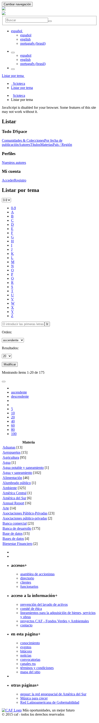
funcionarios (29, 586)
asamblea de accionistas (37, 574)
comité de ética (31, 609)
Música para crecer (34, 698)
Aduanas (9, 447)
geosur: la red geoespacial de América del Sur (53, 694)
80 (13, 430)
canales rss (28, 664)
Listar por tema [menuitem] (22, 88)
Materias (46, 145)
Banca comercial (15, 523)
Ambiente (10, 488)
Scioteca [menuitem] (18, 83)
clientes (25, 582)
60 (13, 425)
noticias (25, 655)
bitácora (26, 651)
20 (13, 417)
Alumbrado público (17, 483)
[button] (17, 31)
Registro (20, 180)
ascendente (19, 392)
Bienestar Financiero (17, 544)
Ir (47, 324)
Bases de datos (13, 539)
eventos (25, 647)
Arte (6, 508)
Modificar (10, 364)
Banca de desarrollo (17, 528)
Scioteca (19, 95)
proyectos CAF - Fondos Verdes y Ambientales (54, 621)
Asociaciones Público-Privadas (25, 513)
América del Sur (14, 498)
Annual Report (13, 503)
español (25, 35)
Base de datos (13, 533)
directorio (27, 578)
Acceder (8, 180)
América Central (14, 493)
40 (13, 421)
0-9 (13, 208)
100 (14, 434)
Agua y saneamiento (17, 473)
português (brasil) (33, 43)
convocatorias (30, 659)
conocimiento (30, 643)
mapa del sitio (30, 672)
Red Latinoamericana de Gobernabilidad (49, 702)
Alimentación (12, 478)
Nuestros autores (14, 163)
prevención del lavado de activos (44, 604)
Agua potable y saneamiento (23, 468)
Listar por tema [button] (13, 76)
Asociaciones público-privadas (25, 518)
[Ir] (50, 21)
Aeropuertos (11, 452)
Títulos (35, 145)
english (25, 39)
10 (13, 413)
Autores (24, 145)
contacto (26, 625)
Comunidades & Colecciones (23, 140)
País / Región (62, 145)
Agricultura (11, 457)
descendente (20, 396)
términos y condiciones (37, 668)
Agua (7, 462)
